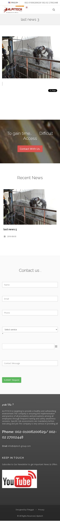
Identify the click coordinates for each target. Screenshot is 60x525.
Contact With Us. (30, 148)
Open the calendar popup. (56, 346)
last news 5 (10, 229)
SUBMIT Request (11, 380)
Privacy (41, 509)
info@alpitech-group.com (19, 446)
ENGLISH (14, 2)
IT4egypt (30, 509)
